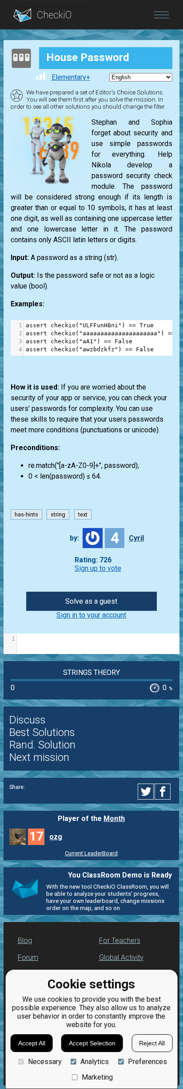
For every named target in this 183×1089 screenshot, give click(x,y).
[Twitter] (146, 792)
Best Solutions (42, 732)
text (83, 514)
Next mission (39, 757)
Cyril (136, 538)
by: (74, 538)
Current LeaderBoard (91, 853)
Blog (25, 940)
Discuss (27, 720)
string (58, 514)
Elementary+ (71, 77)
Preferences (147, 1061)
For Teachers (119, 940)
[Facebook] (164, 792)
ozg (55, 837)
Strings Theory (91, 672)
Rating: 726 (93, 560)
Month (114, 818)
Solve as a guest (91, 601)
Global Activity (121, 957)
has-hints (26, 514)
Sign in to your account (91, 615)
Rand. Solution (42, 745)
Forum (28, 957)
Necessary (44, 1061)
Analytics (94, 1061)
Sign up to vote (98, 568)
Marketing (97, 1077)
